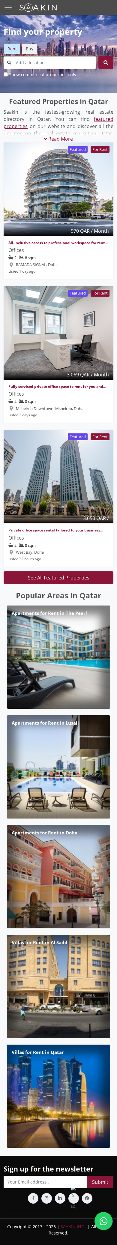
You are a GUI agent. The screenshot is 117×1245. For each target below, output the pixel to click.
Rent (12, 49)
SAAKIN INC (72, 1226)
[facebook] (33, 1198)
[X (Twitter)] (73, 1198)
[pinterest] (87, 1198)
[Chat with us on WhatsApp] (103, 1221)
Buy (29, 49)
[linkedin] (60, 1198)
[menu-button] (8, 7)
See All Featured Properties (58, 577)
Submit (100, 1182)
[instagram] (46, 1198)
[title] (105, 62)
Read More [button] (60, 139)
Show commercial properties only (42, 74)
